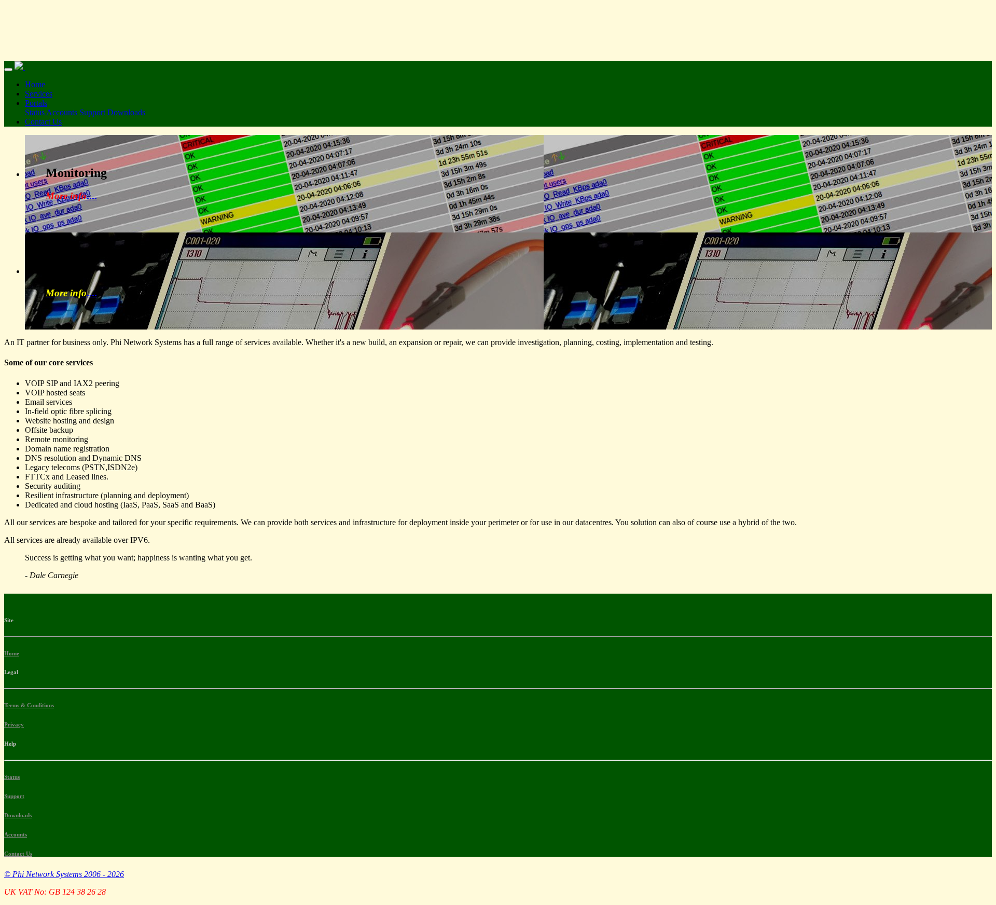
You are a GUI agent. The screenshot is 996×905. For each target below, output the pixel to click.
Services (38, 93)
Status (35, 112)
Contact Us (43, 121)
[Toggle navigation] (8, 69)
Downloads (126, 112)
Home (35, 84)
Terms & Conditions (29, 705)
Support (93, 112)
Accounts (62, 112)
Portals (36, 103)
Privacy (14, 724)
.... (71, 195)
